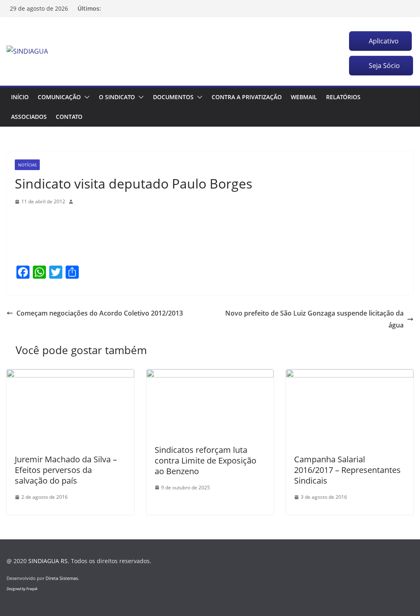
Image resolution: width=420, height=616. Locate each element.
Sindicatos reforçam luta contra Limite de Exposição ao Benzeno (205, 460)
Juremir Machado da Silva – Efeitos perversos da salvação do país (66, 470)
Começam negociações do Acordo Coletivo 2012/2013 (99, 313)
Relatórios (343, 97)
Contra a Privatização (247, 97)
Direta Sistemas (62, 578)
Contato (69, 116)
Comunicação (59, 97)
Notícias (27, 165)
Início (20, 97)
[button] (85, 97)
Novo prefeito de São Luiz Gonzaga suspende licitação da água (314, 319)
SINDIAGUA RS (48, 561)
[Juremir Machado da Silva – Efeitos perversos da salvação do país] (70, 375)
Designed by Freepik (22, 588)
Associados (29, 116)
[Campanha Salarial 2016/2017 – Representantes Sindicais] (349, 375)
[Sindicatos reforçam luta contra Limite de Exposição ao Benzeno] (210, 375)
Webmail (304, 97)
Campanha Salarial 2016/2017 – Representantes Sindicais (347, 470)
